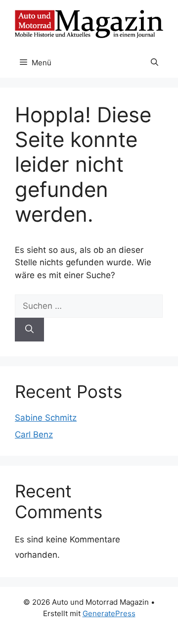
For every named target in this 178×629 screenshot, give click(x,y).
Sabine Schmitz (46, 418)
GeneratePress (109, 613)
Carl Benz (34, 434)
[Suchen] (29, 329)
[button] (154, 63)
